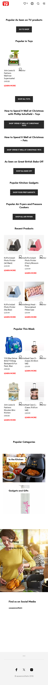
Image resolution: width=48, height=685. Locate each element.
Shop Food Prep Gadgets (24, 192)
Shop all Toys (24, 99)
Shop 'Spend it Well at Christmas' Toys (24, 124)
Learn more (10, 86)
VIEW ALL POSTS (16, 548)
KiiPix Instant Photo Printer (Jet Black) (9, 260)
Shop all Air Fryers (24, 217)
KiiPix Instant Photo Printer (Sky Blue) (9, 307)
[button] (25, 3)
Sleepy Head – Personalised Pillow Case (30, 307)
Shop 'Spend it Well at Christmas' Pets (24, 150)
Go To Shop (24, 29)
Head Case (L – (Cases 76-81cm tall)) (31, 407)
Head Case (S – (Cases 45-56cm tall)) (31, 361)
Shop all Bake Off (24, 171)
